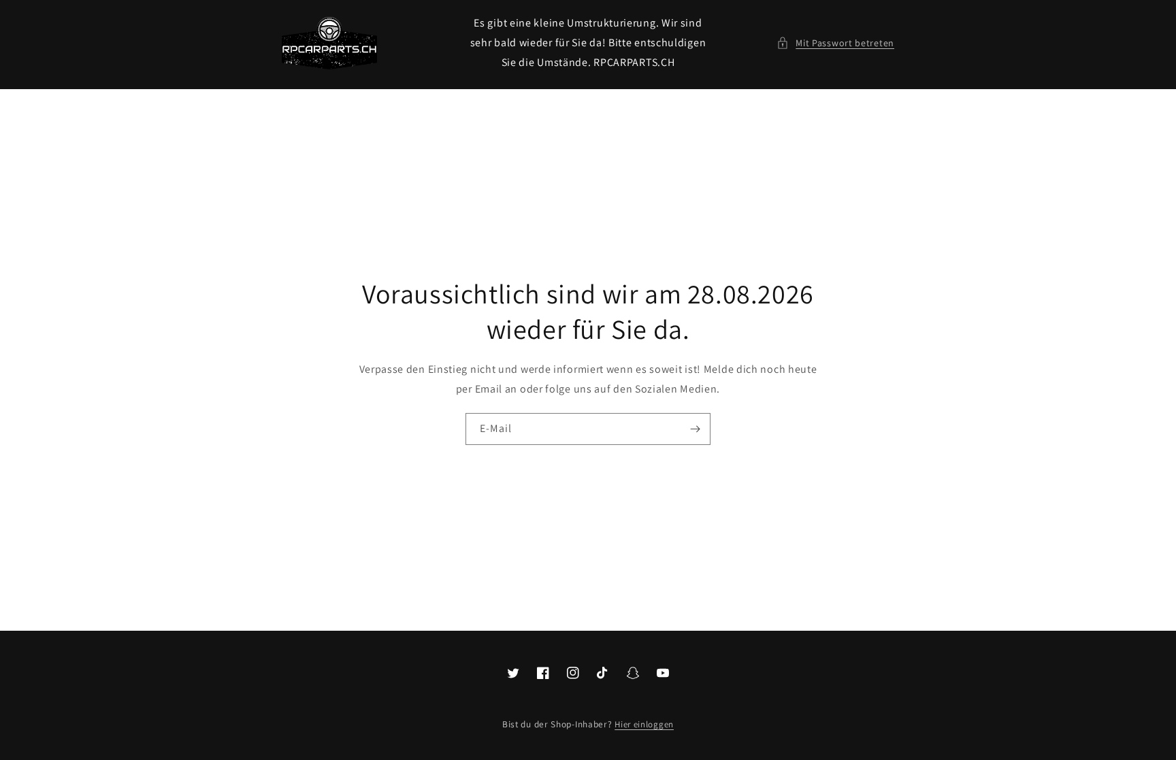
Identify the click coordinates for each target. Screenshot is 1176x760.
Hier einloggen (644, 724)
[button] (835, 43)
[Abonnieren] (695, 429)
